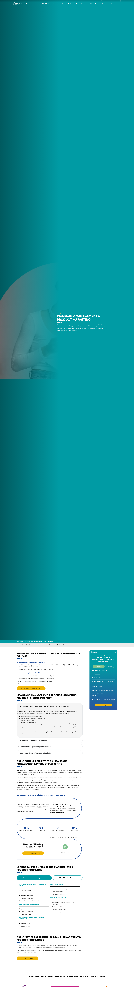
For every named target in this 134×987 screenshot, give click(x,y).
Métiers (59, 644)
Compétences (36, 644)
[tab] (34, 877)
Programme (52, 644)
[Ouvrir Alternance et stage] (65, 4)
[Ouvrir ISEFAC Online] (50, 4)
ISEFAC (18, 641)
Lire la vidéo (65, 852)
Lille (99, 674)
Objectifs (28, 644)
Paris (96, 674)
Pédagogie (44, 644)
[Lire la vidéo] (65, 846)
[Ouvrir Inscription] (113, 4)
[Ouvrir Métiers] (73, 4)
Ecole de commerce (25, 641)
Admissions (77, 644)
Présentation (21, 644)
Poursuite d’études (67, 644)
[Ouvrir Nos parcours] (39, 4)
